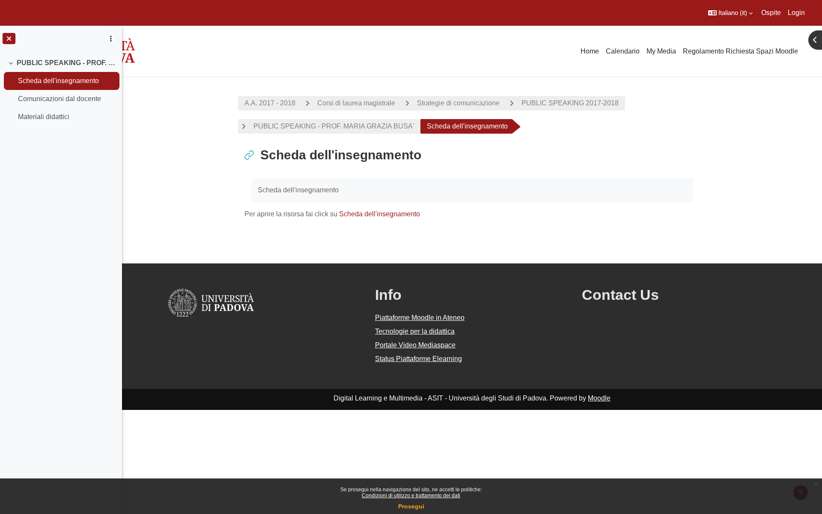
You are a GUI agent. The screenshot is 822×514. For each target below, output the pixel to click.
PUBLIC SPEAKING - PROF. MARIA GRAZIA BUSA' (66, 62)
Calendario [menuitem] (623, 51)
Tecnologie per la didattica (415, 331)
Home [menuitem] (590, 51)
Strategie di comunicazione (458, 103)
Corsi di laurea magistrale (356, 103)
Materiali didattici (43, 116)
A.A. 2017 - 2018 (269, 103)
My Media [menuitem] (661, 51)
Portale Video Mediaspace (415, 345)
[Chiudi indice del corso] (9, 39)
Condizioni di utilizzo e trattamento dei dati (411, 496)
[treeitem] (61, 90)
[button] (730, 13)
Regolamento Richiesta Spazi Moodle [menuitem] (740, 51)
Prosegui (411, 506)
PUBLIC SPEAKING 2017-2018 (570, 103)
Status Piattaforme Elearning (418, 358)
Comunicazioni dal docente (59, 98)
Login (796, 12)
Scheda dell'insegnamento (58, 80)
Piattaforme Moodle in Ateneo (420, 317)
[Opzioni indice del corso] (111, 38)
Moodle (599, 398)
